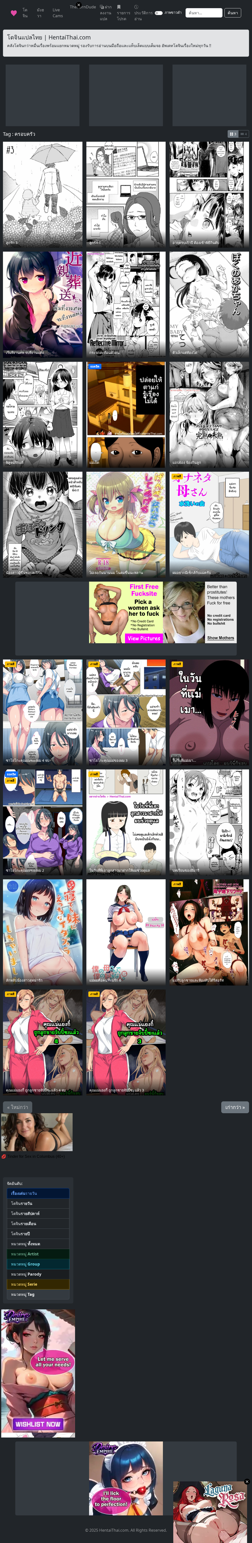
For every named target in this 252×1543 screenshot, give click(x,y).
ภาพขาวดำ (173, 12)
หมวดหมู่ (25, 1244)
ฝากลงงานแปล (106, 12)
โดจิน (21, 1203)
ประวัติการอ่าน (143, 15)
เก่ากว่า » (235, 1107)
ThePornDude (83, 7)
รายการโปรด (123, 15)
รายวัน (24, 1193)
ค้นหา (233, 13)
